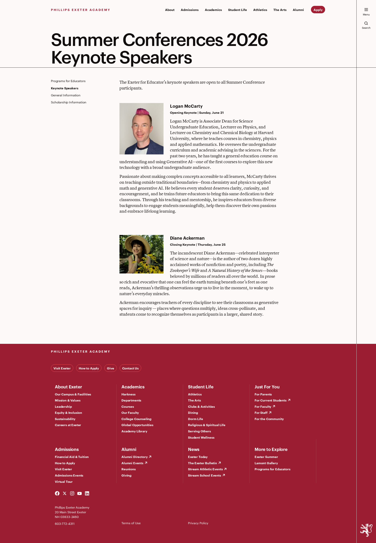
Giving (126, 475)
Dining (193, 412)
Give (110, 368)
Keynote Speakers (64, 88)
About (169, 9)
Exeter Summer (266, 456)
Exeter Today (198, 456)
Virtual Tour (64, 481)
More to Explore (271, 449)
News (193, 449)
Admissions (190, 9)
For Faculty (263, 406)
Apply (318, 9)
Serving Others (199, 431)
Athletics (260, 9)
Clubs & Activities (201, 406)
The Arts (280, 9)
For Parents (263, 394)
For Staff (261, 412)
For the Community (269, 419)
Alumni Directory (134, 456)
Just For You (267, 386)
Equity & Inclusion (68, 412)
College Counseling (136, 419)
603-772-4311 (65, 523)
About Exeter (68, 386)
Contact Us (130, 368)
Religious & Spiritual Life (206, 425)
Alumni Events (132, 463)
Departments (131, 400)
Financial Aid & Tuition (72, 456)
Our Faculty (130, 412)
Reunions (128, 469)
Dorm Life (195, 419)
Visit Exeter (62, 368)
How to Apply (89, 368)
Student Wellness (201, 437)
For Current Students (271, 400)
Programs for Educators (68, 81)
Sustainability (65, 419)
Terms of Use (131, 523)
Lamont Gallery (266, 463)
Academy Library (134, 431)
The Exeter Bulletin (202, 463)
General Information (65, 95)
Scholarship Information (68, 102)
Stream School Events (204, 475)
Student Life (237, 9)
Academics (213, 9)
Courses (127, 406)
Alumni (298, 9)
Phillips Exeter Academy (81, 9)
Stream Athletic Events (205, 469)
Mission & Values (67, 400)
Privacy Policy (198, 523)
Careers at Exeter (68, 425)
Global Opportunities (137, 425)
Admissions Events (69, 475)
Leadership (63, 406)
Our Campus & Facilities (73, 394)
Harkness (128, 394)
